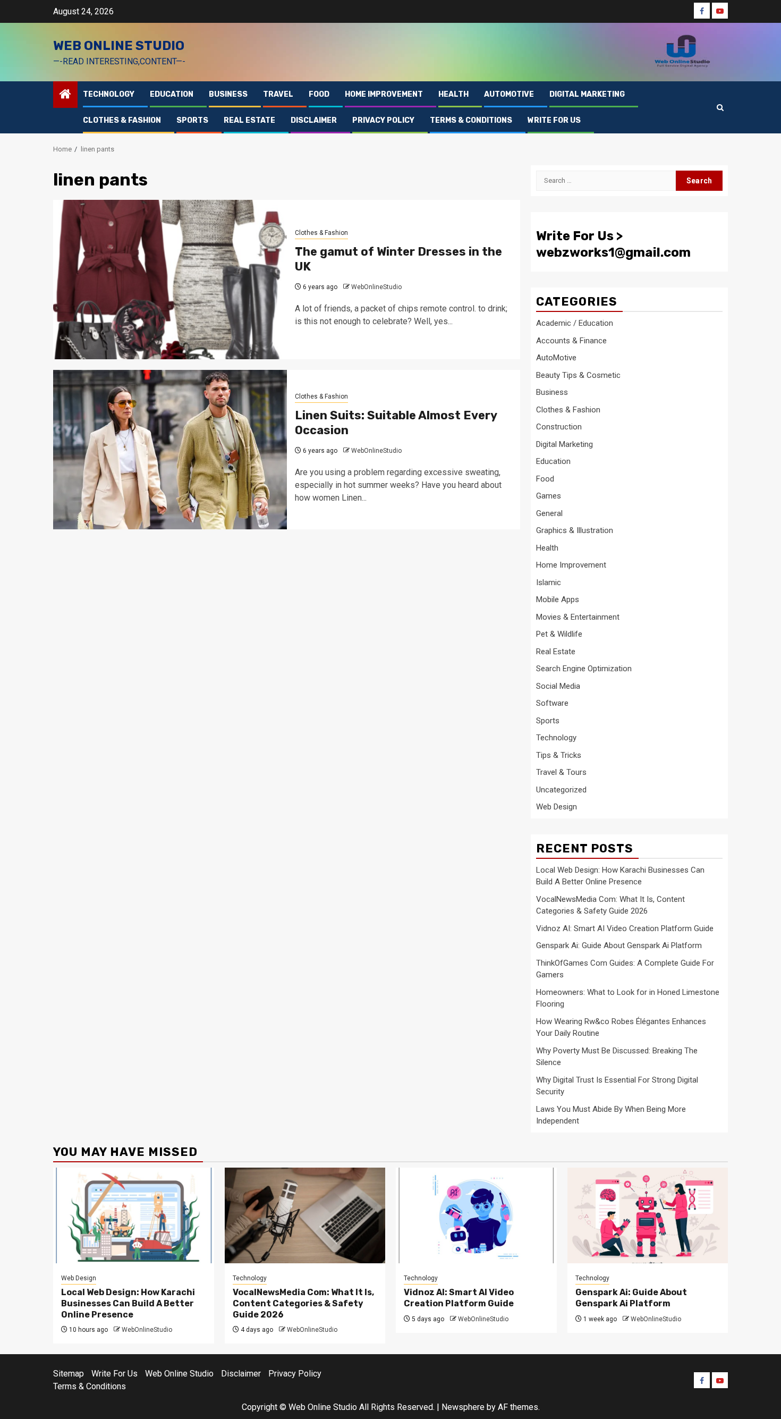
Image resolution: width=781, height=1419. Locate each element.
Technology (108, 94)
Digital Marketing (587, 94)
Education (171, 94)
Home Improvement (384, 94)
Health (453, 94)
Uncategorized (561, 790)
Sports (192, 120)
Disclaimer (314, 120)
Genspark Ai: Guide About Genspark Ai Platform (619, 945)
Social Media (558, 686)
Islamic (548, 582)
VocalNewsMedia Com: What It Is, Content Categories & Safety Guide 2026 (303, 1303)
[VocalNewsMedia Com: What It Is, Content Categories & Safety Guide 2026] (305, 1215)
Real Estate (249, 120)
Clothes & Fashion (122, 120)
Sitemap (68, 1374)
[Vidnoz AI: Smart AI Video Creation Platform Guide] (476, 1215)
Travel (278, 94)
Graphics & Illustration (574, 530)
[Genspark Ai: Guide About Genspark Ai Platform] (647, 1215)
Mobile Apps (557, 599)
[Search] (720, 107)
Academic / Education (574, 323)
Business (228, 94)
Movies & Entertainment (577, 617)
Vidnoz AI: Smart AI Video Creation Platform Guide (625, 928)
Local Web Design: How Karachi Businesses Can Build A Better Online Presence (128, 1303)
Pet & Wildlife (559, 634)
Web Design (556, 807)
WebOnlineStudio (376, 287)
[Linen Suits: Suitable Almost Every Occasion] (170, 449)
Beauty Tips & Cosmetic (578, 375)
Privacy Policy (383, 120)
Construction (559, 427)
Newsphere (463, 1407)
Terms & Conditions (471, 120)
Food (319, 94)
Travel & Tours (561, 772)
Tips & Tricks (558, 755)
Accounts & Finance (571, 340)
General (549, 513)
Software (552, 703)
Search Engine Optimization (584, 668)
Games (548, 496)
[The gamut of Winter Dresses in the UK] (170, 279)
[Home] (65, 95)
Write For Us (554, 120)
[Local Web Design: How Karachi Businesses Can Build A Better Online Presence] (133, 1215)
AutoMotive (509, 94)
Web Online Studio (118, 45)
